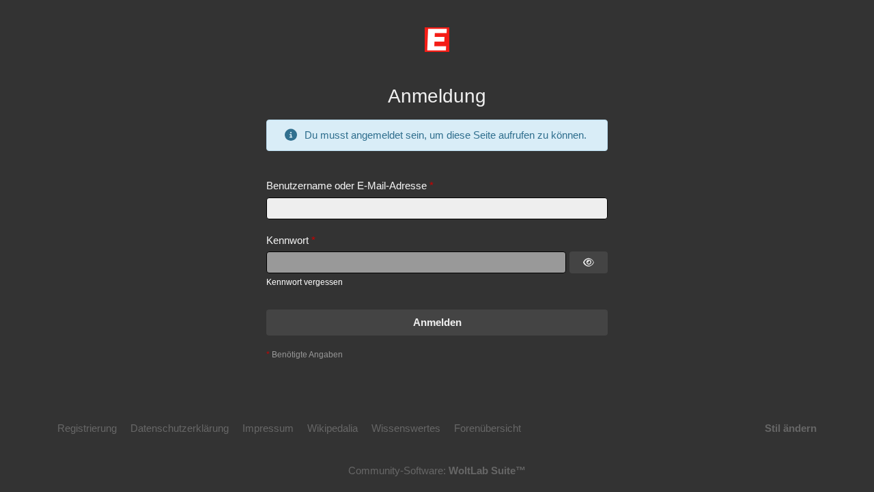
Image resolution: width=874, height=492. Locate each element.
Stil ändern (791, 428)
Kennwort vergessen (304, 282)
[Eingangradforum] (437, 39)
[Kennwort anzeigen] (588, 262)
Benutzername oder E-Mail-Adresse (346, 185)
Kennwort (287, 240)
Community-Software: (437, 470)
